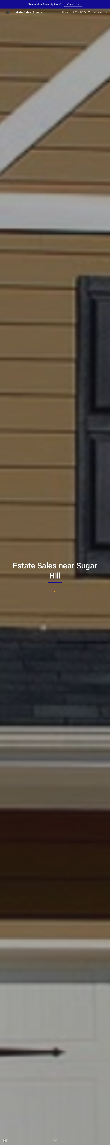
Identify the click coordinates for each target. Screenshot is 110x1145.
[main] (55, 572)
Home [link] (65, 12)
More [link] (96, 12)
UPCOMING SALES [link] (81, 12)
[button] (107, 12)
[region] (55, 4)
